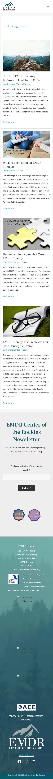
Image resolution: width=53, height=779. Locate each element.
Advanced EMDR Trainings (27, 554)
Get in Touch (26, 755)
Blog (5, 262)
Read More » (8, 121)
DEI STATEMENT (26, 720)
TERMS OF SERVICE (35, 716)
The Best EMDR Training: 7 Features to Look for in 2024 (21, 78)
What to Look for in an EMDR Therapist (22, 165)
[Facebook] (19, 762)
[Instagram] (26, 762)
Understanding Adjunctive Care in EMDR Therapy (25, 256)
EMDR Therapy (26, 562)
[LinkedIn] (34, 762)
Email (26, 470)
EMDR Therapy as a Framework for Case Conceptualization (25, 344)
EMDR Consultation (26, 558)
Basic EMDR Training (26, 551)
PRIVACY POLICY (16, 716)
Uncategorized (9, 84)
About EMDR (26, 566)
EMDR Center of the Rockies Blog (26, 570)
